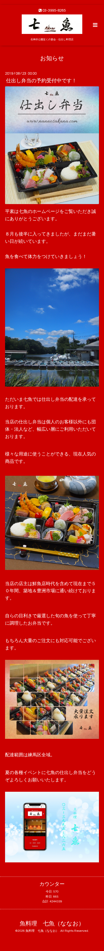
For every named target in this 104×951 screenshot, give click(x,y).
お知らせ (52, 58)
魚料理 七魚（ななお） (52, 924)
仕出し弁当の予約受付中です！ (41, 80)
